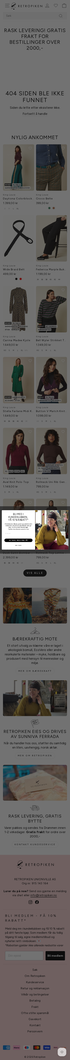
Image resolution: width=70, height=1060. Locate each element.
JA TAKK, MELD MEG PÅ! (18, 540)
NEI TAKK (18, 545)
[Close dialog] (66, 512)
